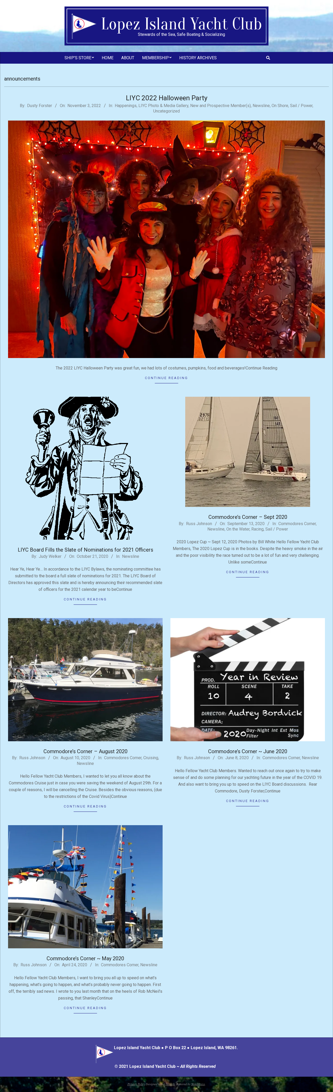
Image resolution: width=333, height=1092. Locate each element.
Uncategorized (166, 111)
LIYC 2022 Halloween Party (166, 98)
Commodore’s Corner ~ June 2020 (247, 751)
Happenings (126, 105)
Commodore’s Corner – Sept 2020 (247, 517)
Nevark (170, 1084)
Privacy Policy (136, 1084)
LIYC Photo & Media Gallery (163, 105)
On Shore (280, 105)
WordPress (198, 1084)
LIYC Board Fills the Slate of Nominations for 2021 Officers (85, 550)
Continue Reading (166, 378)
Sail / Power (301, 105)
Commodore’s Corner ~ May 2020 (85, 958)
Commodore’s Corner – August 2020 (85, 751)
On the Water (237, 529)
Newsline (261, 105)
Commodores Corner (297, 523)
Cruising (150, 757)
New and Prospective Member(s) (220, 105)
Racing (257, 529)
